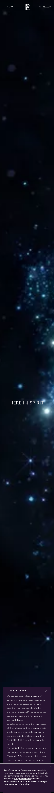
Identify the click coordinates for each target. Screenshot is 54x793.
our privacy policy (22, 779)
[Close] (50, 766)
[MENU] (4, 7)
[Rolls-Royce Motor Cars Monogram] (27, 6)
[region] (27, 777)
